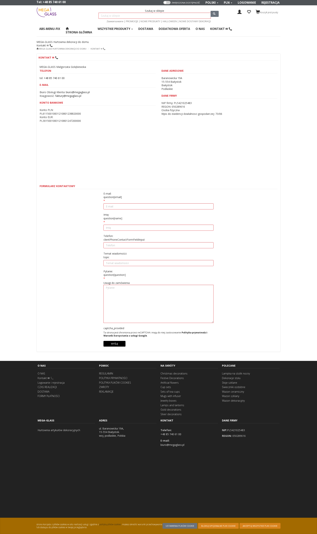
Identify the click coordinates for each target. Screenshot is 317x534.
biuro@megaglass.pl (78, 92)
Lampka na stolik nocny (236, 373)
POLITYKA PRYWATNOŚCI (113, 378)
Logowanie (247, 3)
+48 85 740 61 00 (54, 2)
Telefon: (124, 237)
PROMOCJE (132, 21)
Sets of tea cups (170, 391)
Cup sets (166, 387)
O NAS (41, 373)
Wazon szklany (230, 396)
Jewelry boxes (168, 400)
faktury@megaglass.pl (68, 96)
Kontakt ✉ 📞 (98, 48)
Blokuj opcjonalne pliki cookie (218, 525)
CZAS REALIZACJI (47, 387)
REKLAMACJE (106, 391)
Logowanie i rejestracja (51, 382)
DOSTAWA (43, 391)
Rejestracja (270, 3)
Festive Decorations (172, 378)
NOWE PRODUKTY (150, 21)
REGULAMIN (106, 373)
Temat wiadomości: (115, 255)
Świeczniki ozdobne (233, 387)
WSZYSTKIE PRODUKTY (114, 29)
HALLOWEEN (170, 21)
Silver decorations (171, 414)
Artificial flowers (170, 382)
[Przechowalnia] (248, 11)
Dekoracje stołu (231, 378)
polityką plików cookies (110, 524)
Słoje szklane (229, 382)
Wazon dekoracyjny (233, 400)
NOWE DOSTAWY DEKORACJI (195, 21)
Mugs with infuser (171, 396)
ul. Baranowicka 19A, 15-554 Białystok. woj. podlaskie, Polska (112, 432)
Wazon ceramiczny (233, 391)
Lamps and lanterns (172, 405)
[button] (212, 2)
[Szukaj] (215, 14)
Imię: (112, 216)
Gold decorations (171, 409)
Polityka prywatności (194, 332)
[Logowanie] (239, 11)
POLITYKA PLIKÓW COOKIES (115, 382)
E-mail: (112, 195)
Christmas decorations (174, 373)
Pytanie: (114, 273)
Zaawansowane (115, 21)
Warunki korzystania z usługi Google (125, 335)
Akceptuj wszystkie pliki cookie (260, 525)
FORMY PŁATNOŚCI (49, 396)
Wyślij (114, 343)
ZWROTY (104, 387)
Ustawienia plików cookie (180, 525)
